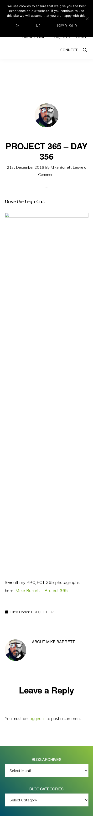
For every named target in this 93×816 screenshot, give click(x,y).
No (38, 25)
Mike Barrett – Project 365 (42, 590)
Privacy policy (67, 25)
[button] (84, 49)
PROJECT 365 (43, 611)
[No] (87, 18)
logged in (37, 718)
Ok (18, 25)
